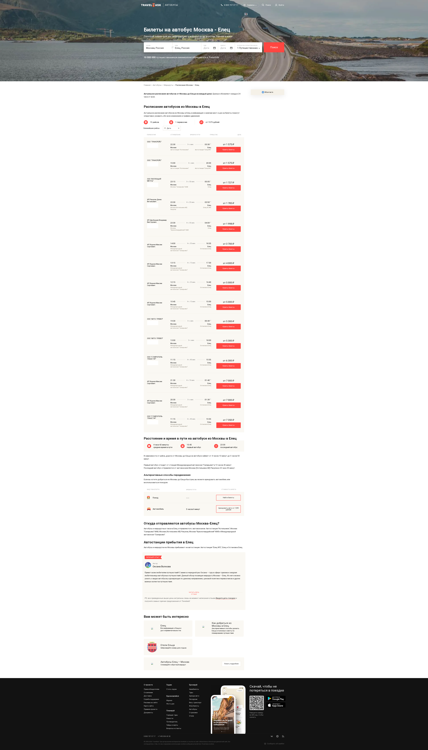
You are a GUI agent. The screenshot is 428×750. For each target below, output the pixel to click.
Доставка (148, 696)
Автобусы (193, 709)
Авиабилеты (194, 689)
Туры (191, 693)
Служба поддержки (151, 699)
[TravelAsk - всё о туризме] (151, 5)
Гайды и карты (172, 725)
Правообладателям (151, 689)
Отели (191, 716)
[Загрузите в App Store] (276, 704)
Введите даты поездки (225, 598)
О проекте (148, 685)
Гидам (169, 685)
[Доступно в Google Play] (276, 698)
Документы (148, 713)
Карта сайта (148, 706)
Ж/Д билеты (194, 706)
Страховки (193, 713)
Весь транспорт (195, 703)
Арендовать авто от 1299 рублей (228, 509)
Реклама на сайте (150, 703)
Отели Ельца (167, 645)
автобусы (171, 5)
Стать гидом (171, 689)
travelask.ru (184, 741)
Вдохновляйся (172, 696)
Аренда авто (194, 696)
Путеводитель (172, 722)
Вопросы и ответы (173, 728)
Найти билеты (228, 498)
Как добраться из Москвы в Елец (221, 624)
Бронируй (193, 685)
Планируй (170, 710)
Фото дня (170, 704)
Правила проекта (150, 709)
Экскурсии (193, 699)
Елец (163, 625)
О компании (148, 693)
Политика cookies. (208, 744)
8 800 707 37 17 (150, 736)
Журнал (169, 700)
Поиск (274, 47)
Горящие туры (172, 715)
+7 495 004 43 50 (164, 736)
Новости (169, 718)
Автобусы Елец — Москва (175, 662)
